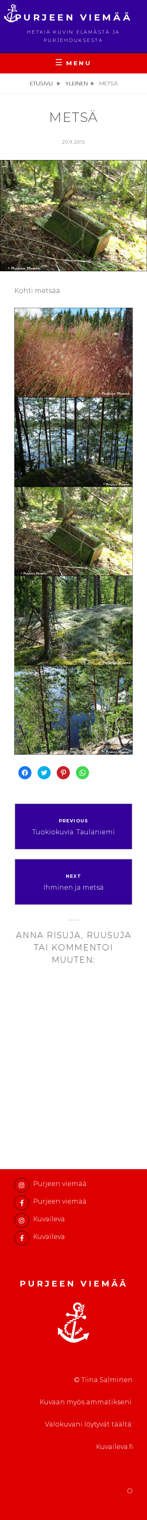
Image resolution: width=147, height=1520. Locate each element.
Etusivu (42, 83)
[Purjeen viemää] (21, 1185)
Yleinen (76, 83)
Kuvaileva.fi (114, 1447)
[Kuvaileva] (21, 1220)
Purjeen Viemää (74, 17)
